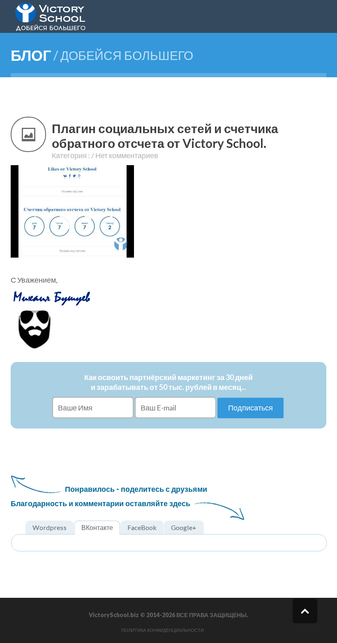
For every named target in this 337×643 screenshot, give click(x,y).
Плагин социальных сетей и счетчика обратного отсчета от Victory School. (165, 135)
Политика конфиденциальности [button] (162, 630)
